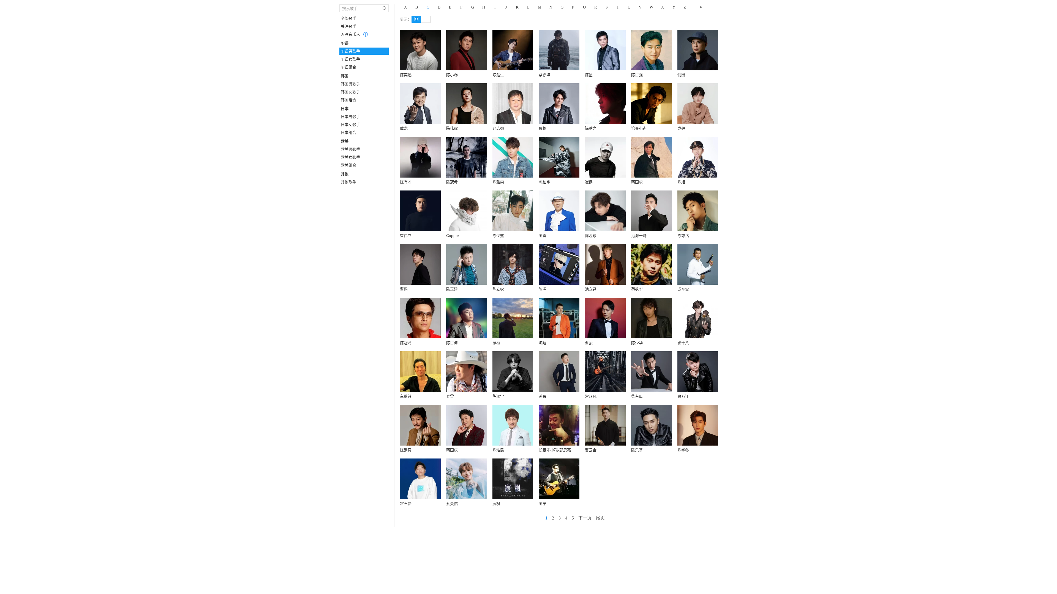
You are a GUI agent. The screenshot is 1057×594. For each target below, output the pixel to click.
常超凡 (590, 396)
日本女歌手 (350, 124)
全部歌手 (348, 18)
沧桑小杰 (639, 128)
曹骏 (589, 343)
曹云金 (590, 450)
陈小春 (452, 75)
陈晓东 (590, 235)
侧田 (681, 75)
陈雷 (542, 235)
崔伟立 (406, 235)
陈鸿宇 (498, 396)
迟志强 (498, 128)
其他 (344, 174)
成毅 (681, 128)
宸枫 (496, 503)
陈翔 (542, 343)
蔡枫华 (637, 289)
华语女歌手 (350, 59)
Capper (452, 235)
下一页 (585, 518)
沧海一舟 (639, 235)
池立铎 (590, 289)
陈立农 (498, 289)
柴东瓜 (637, 396)
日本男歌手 (350, 116)
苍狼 (542, 396)
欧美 (344, 141)
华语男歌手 (350, 51)
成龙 (404, 128)
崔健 (589, 182)
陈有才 (406, 182)
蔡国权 (637, 182)
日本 (344, 108)
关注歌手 (348, 26)
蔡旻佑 (452, 503)
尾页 (600, 518)
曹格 (542, 128)
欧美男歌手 (350, 149)
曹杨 (404, 289)
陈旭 (681, 182)
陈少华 (637, 343)
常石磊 (406, 503)
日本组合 (348, 132)
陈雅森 (498, 182)
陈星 (589, 75)
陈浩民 (498, 450)
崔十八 (683, 343)
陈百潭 (452, 343)
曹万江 (683, 396)
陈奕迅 (406, 75)
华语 (344, 43)
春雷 (450, 396)
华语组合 (348, 67)
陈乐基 (637, 450)
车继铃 (406, 396)
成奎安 (683, 289)
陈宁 (542, 503)
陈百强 (637, 75)
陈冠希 (452, 182)
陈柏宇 (544, 182)
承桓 (496, 343)
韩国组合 (348, 100)
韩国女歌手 (350, 92)
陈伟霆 (452, 128)
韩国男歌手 (350, 84)
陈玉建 (452, 289)
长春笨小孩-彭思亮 (555, 450)
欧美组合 (348, 165)
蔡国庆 (452, 450)
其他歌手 (348, 182)
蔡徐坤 (544, 75)
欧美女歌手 (350, 157)
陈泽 (542, 289)
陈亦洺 (683, 235)
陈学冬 (683, 450)
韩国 (344, 76)
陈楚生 (498, 75)
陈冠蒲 (406, 343)
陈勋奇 (406, 450)
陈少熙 (498, 235)
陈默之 (590, 128)
